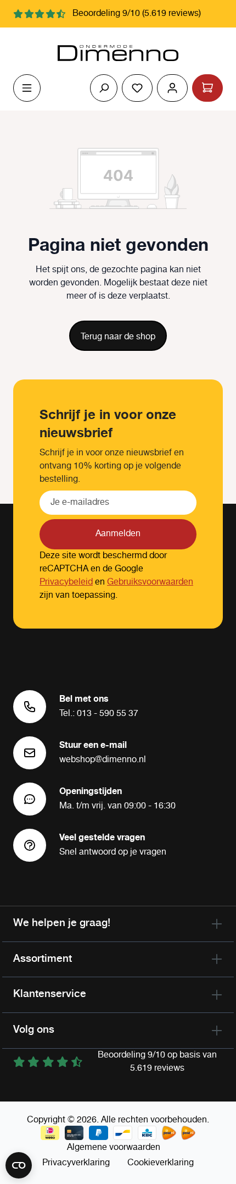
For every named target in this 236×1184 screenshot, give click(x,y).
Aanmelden (118, 534)
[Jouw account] (172, 88)
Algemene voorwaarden (113, 1147)
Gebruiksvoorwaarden (150, 582)
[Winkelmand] (207, 88)
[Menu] (27, 88)
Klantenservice (49, 993)
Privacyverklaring (76, 1163)
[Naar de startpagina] (118, 53)
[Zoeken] (103, 88)
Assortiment (42, 958)
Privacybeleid (66, 582)
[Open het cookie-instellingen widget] (18, 1165)
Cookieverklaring (160, 1163)
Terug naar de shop (118, 337)
